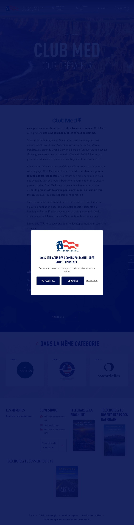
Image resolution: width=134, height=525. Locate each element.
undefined (73, 280)
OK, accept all (48, 280)
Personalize (91, 281)
